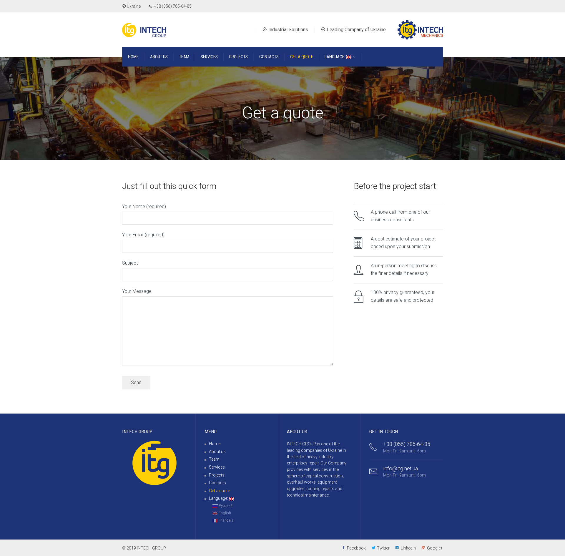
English (224, 513)
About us (217, 451)
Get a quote (219, 490)
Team (214, 459)
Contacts (217, 482)
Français (226, 520)
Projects (217, 475)
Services (217, 467)
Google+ (435, 548)
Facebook (356, 548)
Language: (219, 498)
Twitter (383, 548)
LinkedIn (408, 548)
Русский (225, 505)
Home (214, 443)
